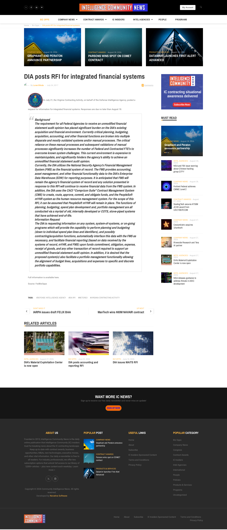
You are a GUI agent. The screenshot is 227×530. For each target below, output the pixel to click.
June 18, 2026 (128, 359)
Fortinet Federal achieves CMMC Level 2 (184, 188)
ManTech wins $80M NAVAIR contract (121, 312)
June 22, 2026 (84, 359)
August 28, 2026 (50, 52)
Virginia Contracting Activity (105, 297)
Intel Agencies (141, 19)
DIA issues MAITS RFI (125, 362)
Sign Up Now (113, 408)
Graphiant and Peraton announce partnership (45, 58)
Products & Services (159, 52)
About (131, 445)
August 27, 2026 (47, 359)
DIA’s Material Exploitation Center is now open (43, 364)
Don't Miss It (39, 308)
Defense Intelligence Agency (51, 297)
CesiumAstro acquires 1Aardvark (183, 226)
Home (26, 25)
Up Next (140, 308)
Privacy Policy (134, 465)
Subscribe (133, 450)
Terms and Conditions (138, 460)
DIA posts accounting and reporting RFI (83, 364)
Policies (176, 480)
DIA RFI (72, 297)
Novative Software (58, 495)
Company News (66, 19)
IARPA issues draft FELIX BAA (52, 312)
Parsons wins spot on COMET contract (109, 58)
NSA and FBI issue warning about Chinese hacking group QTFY (186, 168)
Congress (177, 450)
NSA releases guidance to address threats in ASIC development (185, 280)
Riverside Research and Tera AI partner (186, 244)
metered (83, 297)
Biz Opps (44, 19)
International (179, 470)
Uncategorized (180, 494)
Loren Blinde (38, 85)
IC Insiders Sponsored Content (142, 455)
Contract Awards (93, 19)
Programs (181, 19)
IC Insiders (118, 19)
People (163, 19)
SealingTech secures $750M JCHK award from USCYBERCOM (186, 207)
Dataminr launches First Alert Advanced (172, 58)
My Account (187, 7)
